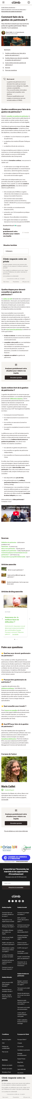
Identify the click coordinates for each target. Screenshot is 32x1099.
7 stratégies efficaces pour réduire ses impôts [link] (7, 932)
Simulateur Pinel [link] (6, 1072)
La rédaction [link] (20, 1066)
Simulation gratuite (16, 377)
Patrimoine (4, 546)
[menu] (3, 2)
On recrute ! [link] (20, 1046)
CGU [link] (3, 1043)
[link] (16, 2)
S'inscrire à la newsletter (16, 887)
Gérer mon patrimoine (8, 548)
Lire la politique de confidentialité (9, 1091)
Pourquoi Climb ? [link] (21, 1039)
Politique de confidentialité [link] (6, 1047)
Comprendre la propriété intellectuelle (13, 557)
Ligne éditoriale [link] (21, 1069)
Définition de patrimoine (8, 542)
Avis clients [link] (20, 1073)
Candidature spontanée (23, 1050)
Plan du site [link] (5, 1052)
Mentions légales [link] (6, 1039)
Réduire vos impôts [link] (7, 1065)
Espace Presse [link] (21, 1059)
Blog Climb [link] (20, 1062)
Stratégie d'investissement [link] (21, 1054)
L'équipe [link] (19, 1043)
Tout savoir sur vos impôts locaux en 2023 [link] (8, 920)
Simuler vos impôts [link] (7, 1068)
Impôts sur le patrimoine (8, 550)
